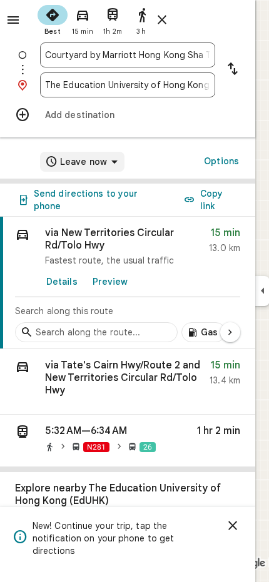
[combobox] (127, 54)
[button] (127, 382)
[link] (127, 283)
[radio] (53, 18)
